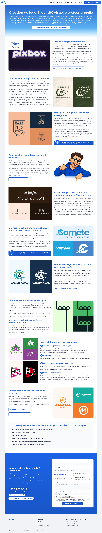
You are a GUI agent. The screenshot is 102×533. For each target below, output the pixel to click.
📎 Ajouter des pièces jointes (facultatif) (65, 492)
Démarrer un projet (43, 525)
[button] (51, 429)
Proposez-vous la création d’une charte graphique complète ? (32, 442)
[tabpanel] (67, 350)
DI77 (43, 530)
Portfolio (40, 521)
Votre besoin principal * (60, 474)
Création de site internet (73, 521)
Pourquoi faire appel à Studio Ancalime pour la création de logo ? (33, 429)
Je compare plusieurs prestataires (82, 479)
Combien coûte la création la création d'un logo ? (28, 445)
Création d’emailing (71, 523)
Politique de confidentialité (23, 530)
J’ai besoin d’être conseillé (80, 477)
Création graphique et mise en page (76, 519)
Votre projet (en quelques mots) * (63, 482)
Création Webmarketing (73, 525)
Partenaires (38, 530)
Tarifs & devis (41, 523)
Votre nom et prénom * (60, 462)
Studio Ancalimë (34, 20)
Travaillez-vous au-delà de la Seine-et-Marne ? (27, 438)
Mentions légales (12, 530)
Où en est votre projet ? (79, 473)
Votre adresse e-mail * (79, 462)
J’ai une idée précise (79, 475)
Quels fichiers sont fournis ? (21, 435)
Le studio (40, 519)
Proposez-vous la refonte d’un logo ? (24, 432)
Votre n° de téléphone (60, 467)
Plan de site (32, 530)
